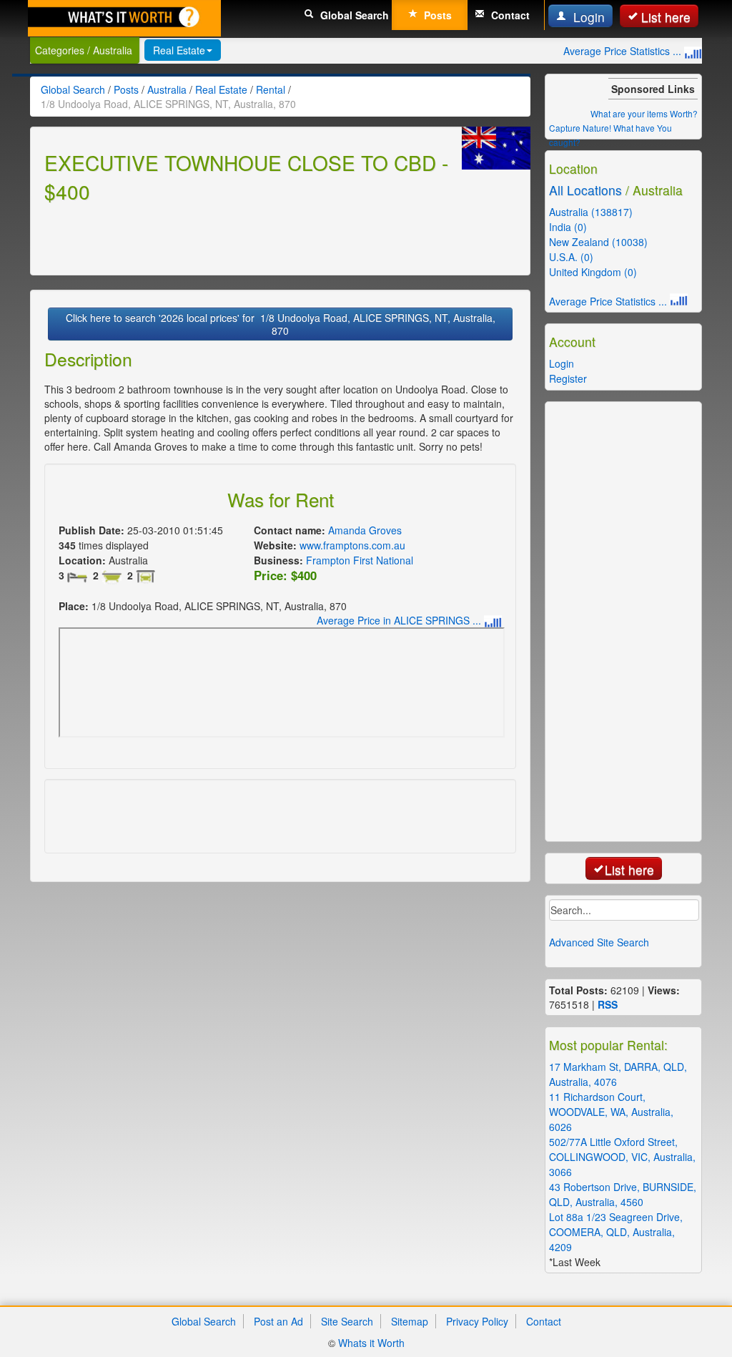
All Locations (585, 190)
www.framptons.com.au (352, 545)
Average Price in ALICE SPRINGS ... (400, 620)
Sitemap (409, 1321)
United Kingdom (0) (593, 272)
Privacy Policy (477, 1321)
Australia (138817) (591, 212)
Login (587, 17)
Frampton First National (359, 560)
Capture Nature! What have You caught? (610, 135)
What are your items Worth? (644, 113)
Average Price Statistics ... (623, 51)
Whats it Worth (371, 1343)
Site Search (347, 1321)
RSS (608, 1004)
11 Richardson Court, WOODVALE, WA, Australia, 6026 (611, 1111)
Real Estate (179, 50)
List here (666, 17)
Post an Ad (278, 1321)
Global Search (353, 15)
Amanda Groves (365, 530)
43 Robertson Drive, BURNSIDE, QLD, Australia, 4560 (622, 1194)
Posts (436, 15)
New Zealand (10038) (598, 242)
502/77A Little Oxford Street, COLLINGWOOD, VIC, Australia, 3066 (622, 1157)
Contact (509, 15)
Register (568, 378)
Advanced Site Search (599, 942)
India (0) (568, 227)
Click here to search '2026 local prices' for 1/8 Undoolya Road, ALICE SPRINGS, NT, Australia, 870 (280, 324)
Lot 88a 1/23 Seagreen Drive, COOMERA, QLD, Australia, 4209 (616, 1232)
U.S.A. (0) (571, 257)
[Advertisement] (211, 236)
